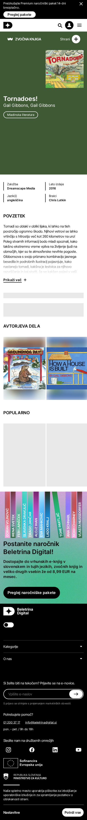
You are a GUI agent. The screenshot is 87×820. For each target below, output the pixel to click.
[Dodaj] (76, 39)
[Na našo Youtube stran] (78, 749)
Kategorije (10, 646)
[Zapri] (76, 694)
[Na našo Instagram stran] (8, 749)
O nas (7, 659)
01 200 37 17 (11, 722)
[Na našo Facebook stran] (32, 749)
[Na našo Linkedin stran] (55, 749)
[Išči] (60, 25)
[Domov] (7, 25)
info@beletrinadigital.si (41, 722)
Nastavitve (11, 812)
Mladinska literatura (20, 114)
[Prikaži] (79, 25)
